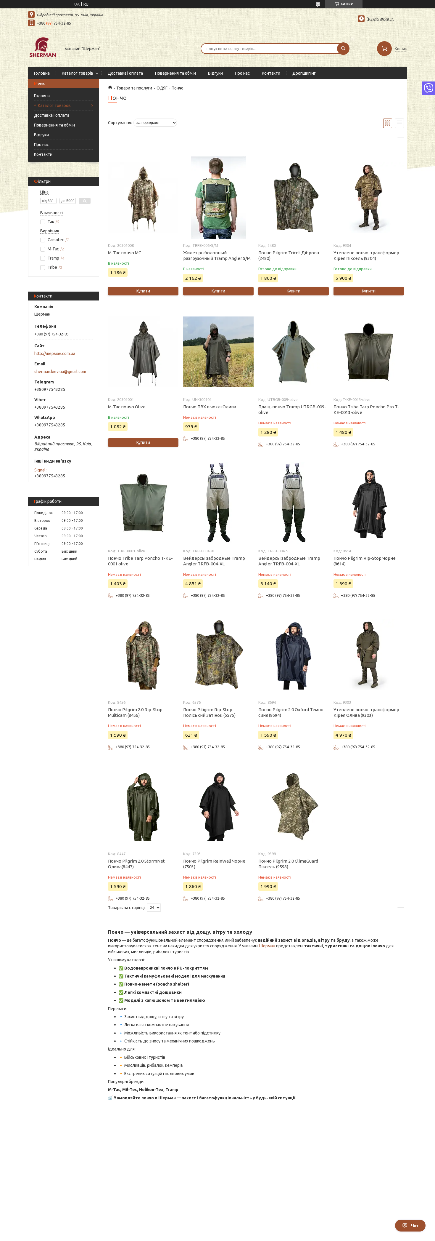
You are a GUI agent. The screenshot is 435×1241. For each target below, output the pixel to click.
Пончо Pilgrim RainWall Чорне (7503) (214, 863)
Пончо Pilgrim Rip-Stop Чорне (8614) (365, 561)
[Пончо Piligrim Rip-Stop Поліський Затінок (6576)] (218, 654)
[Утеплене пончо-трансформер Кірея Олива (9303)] (369, 654)
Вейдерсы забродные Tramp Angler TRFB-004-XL (214, 561)
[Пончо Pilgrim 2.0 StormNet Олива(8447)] (143, 806)
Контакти (271, 73)
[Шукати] (343, 48)
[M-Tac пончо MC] (143, 197)
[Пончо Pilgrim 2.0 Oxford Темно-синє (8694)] (293, 654)
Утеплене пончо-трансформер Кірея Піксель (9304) (366, 255)
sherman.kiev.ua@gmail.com (60, 371)
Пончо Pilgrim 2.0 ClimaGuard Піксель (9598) (288, 863)
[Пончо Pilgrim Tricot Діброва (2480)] (293, 197)
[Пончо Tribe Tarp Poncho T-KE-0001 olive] (143, 503)
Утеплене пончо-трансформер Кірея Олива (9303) (366, 712)
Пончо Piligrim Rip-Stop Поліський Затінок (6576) (209, 712)
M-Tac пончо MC (124, 252)
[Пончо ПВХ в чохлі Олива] (218, 351)
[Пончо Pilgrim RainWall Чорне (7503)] (218, 806)
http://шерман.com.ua (54, 353)
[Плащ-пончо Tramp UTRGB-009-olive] (293, 351)
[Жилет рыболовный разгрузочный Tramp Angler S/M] (218, 197)
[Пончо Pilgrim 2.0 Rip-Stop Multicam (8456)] (143, 654)
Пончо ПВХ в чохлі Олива (209, 406)
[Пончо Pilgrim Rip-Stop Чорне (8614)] (369, 503)
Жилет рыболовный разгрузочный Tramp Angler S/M (217, 255)
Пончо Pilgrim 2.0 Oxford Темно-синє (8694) (291, 712)
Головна (42, 73)
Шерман (267, 945)
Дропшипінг (304, 73)
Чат (414, 1225)
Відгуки (215, 73)
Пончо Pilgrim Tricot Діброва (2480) (288, 255)
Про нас (242, 73)
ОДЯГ (162, 88)
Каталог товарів (77, 73)
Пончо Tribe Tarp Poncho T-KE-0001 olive (140, 561)
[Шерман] (43, 48)
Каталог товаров (54, 105)
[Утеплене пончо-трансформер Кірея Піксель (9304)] (369, 197)
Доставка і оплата (125, 73)
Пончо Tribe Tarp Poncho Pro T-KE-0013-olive (366, 409)
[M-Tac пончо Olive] (143, 351)
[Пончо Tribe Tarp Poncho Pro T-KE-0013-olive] (369, 351)
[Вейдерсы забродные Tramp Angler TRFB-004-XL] (218, 503)
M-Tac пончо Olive (127, 406)
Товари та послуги (134, 88)
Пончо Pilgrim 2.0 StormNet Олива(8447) (136, 863)
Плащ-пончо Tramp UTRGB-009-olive (292, 409)
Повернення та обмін (175, 73)
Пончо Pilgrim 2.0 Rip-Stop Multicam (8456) (135, 712)
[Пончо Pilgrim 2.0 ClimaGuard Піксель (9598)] (293, 806)
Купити (143, 291)
